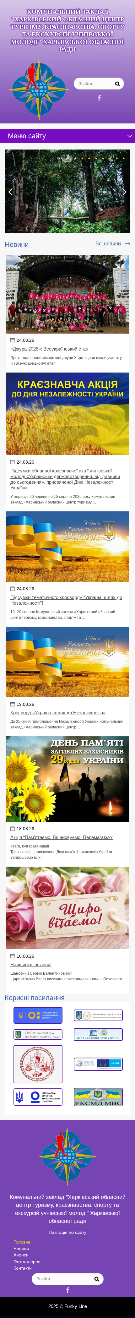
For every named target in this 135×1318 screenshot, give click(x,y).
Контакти (23, 1268)
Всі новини (108, 243)
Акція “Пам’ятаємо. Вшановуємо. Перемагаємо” (61, 837)
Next (124, 192)
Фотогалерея (27, 1261)
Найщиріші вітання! (30, 964)
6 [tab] (96, 158)
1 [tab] (61, 158)
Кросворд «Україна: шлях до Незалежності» (57, 712)
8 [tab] (110, 158)
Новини (21, 1248)
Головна (22, 1241)
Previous (10, 192)
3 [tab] (75, 158)
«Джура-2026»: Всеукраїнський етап (49, 348)
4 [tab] (82, 158)
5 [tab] (89, 158)
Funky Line (75, 1306)
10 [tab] (124, 158)
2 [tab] (68, 158)
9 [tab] (117, 158)
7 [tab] (103, 158)
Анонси (21, 1254)
